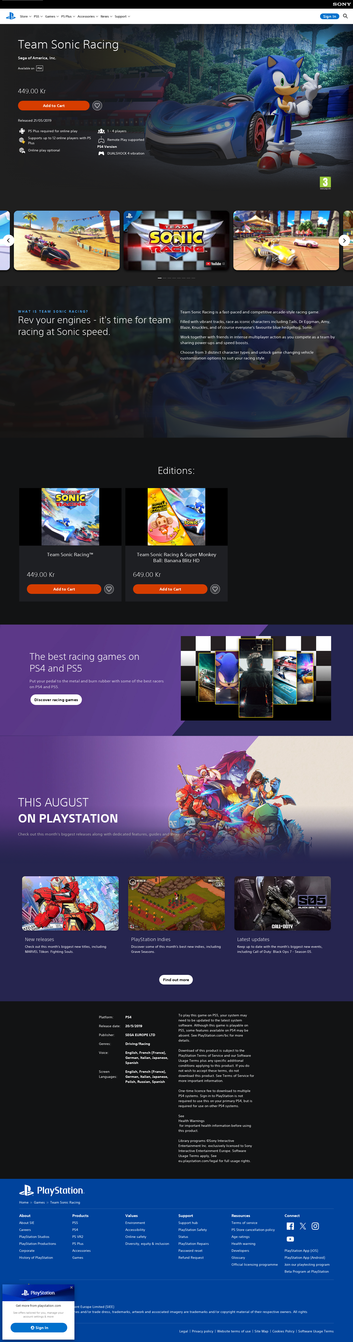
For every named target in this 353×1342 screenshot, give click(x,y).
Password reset (190, 1250)
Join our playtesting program (307, 1264)
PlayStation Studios (34, 1237)
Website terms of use (234, 1331)
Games (50, 16)
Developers (240, 1250)
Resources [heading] (240, 1215)
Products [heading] (80, 1215)
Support (121, 16)
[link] (70, 916)
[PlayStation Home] (11, 16)
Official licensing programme (254, 1264)
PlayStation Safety (192, 1230)
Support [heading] (185, 1215)
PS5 (36, 16)
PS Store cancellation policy (253, 1230)
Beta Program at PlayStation (307, 1271)
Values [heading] (131, 1215)
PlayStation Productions (37, 1243)
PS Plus (66, 16)
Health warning (243, 1243)
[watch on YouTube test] (215, 263)
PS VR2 (77, 1237)
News (105, 16)
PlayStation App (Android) (305, 1257)
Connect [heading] (292, 1215)
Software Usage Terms (316, 1331)
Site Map (261, 1331)
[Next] (344, 240)
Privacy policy (202, 1331)
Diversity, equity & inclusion (147, 1243)
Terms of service (244, 1223)
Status (183, 1237)
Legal (183, 1331)
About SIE (26, 1223)
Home (24, 1202)
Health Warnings (191, 1121)
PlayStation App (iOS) (301, 1250)
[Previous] (8, 240)
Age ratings (240, 1237)
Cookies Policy (283, 1331)
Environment (135, 1223)
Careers (25, 1230)
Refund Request (191, 1257)
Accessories (86, 16)
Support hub (188, 1223)
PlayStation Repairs (193, 1243)
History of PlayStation (36, 1257)
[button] (177, 240)
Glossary (238, 1257)
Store (24, 16)
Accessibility (135, 1230)
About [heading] (24, 1215)
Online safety (135, 1237)
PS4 (75, 1230)
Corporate (27, 1250)
